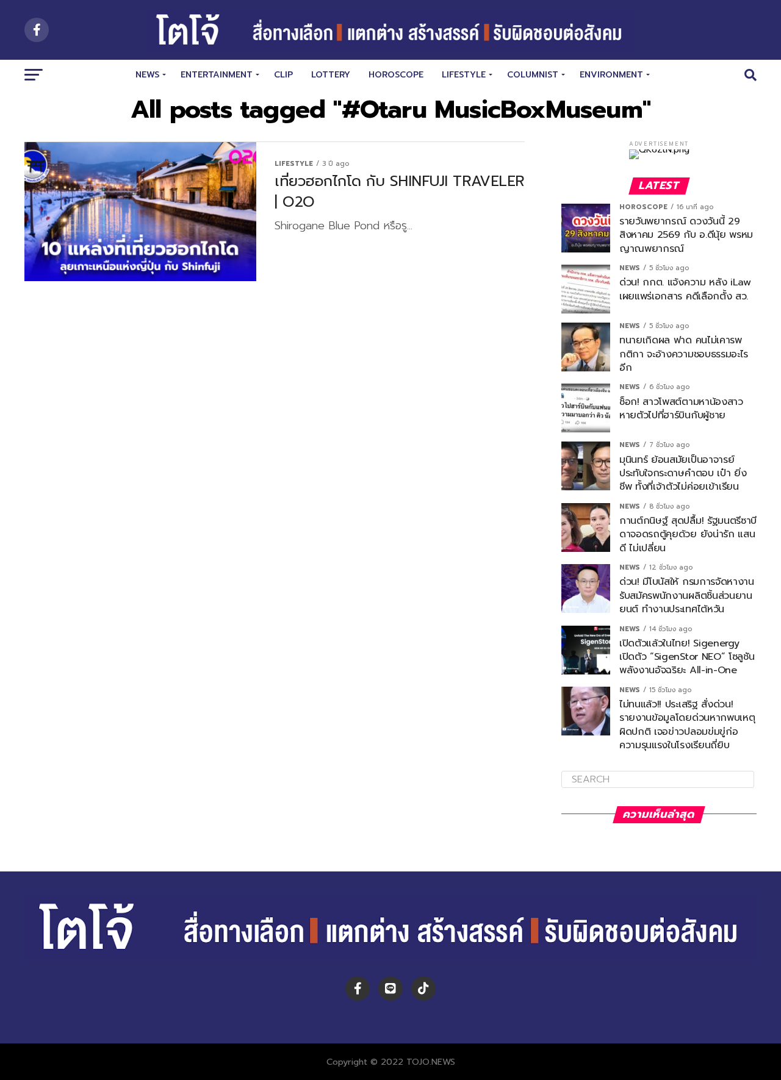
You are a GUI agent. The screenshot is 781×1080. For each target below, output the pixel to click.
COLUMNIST (532, 74)
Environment (611, 74)
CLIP (283, 74)
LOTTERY (330, 74)
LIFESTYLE (464, 74)
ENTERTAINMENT (217, 74)
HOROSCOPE (396, 74)
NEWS (147, 74)
